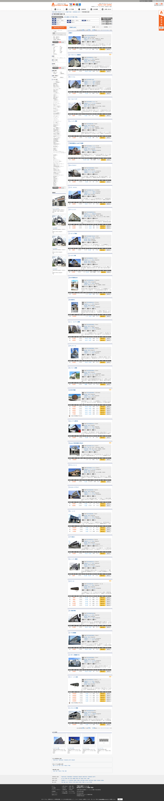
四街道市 (80, 776)
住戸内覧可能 (56, 173)
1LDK (61, 47)
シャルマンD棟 (72, 255)
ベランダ (55, 118)
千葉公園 (94, 713)
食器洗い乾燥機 (56, 133)
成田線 (102, 780)
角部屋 (55, 185)
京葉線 (95, 780)
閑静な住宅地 (56, 86)
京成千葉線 (82, 780)
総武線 (85, 38)
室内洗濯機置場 (56, 113)
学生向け (55, 108)
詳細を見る (102, 49)
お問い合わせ (64, 786)
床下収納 (55, 150)
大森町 (88, 778)
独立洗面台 (56, 146)
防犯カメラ (56, 168)
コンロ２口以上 (56, 132)
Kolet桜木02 (72, 299)
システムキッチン (57, 135)
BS (54, 157)
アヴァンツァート (73, 465)
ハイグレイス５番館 (73, 708)
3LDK (61, 51)
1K (60, 46)
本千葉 (74, 782)
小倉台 (93, 61)
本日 (61, 72)
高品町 (92, 710)
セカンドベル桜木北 (73, 421)
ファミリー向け (56, 112)
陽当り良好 (56, 84)
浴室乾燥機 (56, 140)
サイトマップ (54, 793)
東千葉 (89, 262)
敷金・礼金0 (71, 787)
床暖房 (55, 148)
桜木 (92, 57)
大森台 (90, 448)
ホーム (53, 786)
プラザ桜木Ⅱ (72, 536)
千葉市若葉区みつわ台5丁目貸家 (76, 143)
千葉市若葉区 (88, 35)
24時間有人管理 (56, 170)
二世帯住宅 (56, 99)
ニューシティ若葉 (73, 121)
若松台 (92, 280)
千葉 (88, 38)
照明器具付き (56, 125)
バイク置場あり (56, 127)
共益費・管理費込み (57, 39)
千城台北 (94, 81)
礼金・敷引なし (56, 38)
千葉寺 (83, 782)
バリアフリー (56, 93)
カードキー (56, 102)
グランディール (72, 345)
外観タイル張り (56, 131)
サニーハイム (72, 76)
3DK (54, 51)
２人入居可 (56, 92)
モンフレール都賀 (73, 367)
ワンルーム (55, 46)
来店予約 (64, 787)
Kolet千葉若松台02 (73, 277)
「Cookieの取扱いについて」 (103, 799)
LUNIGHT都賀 (72, 390)
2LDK (54, 50)
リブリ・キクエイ (73, 187)
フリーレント (56, 101)
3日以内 (54, 73)
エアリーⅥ (71, 581)
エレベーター (56, 123)
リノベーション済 (57, 88)
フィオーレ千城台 (73, 233)
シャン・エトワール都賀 (74, 321)
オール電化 (56, 122)
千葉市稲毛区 (75, 776)
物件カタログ (54, 794)
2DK (61, 48)
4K (53, 52)
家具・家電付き (56, 128)
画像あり (55, 77)
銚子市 (94, 776)
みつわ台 (94, 39)
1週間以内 (62, 73)
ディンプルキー (56, 167)
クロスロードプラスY (74, 487)
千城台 (93, 82)
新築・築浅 (71, 786)
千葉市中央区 (63, 776)
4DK (61, 52)
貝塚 (92, 123)
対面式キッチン (56, 136)
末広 (69, 778)
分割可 (55, 94)
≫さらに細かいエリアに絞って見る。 (71, 16)
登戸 (79, 778)
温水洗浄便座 (56, 141)
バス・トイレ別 (56, 137)
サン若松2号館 (72, 610)
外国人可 (55, 104)
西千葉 (88, 215)
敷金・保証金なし (56, 36)
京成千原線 (86, 448)
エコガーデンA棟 (56, 748)
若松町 (92, 35)
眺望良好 (55, 98)
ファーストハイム (86, 748)
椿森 (82, 778)
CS (54, 156)
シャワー (55, 145)
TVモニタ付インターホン (58, 163)
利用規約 (54, 791)
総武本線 (85, 37)
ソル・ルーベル (100, 748)
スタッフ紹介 (64, 791)
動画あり (62, 77)
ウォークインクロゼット (58, 151)
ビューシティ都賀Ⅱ (73, 559)
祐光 (71, 778)
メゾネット (56, 117)
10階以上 (55, 180)
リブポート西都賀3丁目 (74, 654)
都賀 (89, 37)
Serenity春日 (55, 248)
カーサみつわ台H (71, 748)
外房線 (78, 780)
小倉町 (92, 79)
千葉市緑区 (90, 776)
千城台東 (93, 236)
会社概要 (54, 787)
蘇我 (77, 782)
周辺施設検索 (64, 793)
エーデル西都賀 (72, 632)
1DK (54, 47)
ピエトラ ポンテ (72, 165)
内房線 (75, 780)
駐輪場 (55, 126)
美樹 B (70, 32)
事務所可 (55, 91)
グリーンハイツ (72, 209)
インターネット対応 (57, 161)
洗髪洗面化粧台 (56, 143)
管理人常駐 (56, 97)
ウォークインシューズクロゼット (59, 153)
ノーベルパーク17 (73, 99)
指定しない (55, 72)
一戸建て (55, 31)
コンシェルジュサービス (58, 175)
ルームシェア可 (56, 107)
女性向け (55, 111)
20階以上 (55, 181)
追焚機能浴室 (56, 138)
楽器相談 (55, 83)
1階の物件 (55, 178)
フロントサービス (57, 171)
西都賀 (92, 167)
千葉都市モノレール (87, 39)
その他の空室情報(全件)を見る (75, 415)
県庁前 (90, 782)
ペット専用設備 (56, 82)
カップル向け (71, 791)
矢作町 (85, 778)
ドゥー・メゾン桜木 (73, 676)
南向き (55, 183)
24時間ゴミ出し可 (57, 172)
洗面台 (55, 142)
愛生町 (92, 212)
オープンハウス (56, 103)
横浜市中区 (85, 776)
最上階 (55, 182)
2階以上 (55, 177)
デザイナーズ (56, 87)
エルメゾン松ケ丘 (56, 208)
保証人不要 (56, 89)
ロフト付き (56, 116)
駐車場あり (56, 176)
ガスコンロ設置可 (57, 106)
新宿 (66, 778)
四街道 (89, 216)
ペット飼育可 (56, 81)
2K (53, 48)
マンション (60, 30)
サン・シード (72, 511)
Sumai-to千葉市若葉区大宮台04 (76, 443)
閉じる (120, 799)
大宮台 (92, 445)
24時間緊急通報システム (58, 166)
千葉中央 (70, 782)
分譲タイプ (56, 96)
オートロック (56, 162)
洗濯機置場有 (56, 130)
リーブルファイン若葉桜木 (75, 54)
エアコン (55, 147)
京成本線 (98, 780)
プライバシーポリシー (56, 789)
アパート (55, 30)
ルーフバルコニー (57, 121)
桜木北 (92, 302)
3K (60, 50)
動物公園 (94, 150)
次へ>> (108, 30)
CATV (55, 158)
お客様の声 (64, 789)
